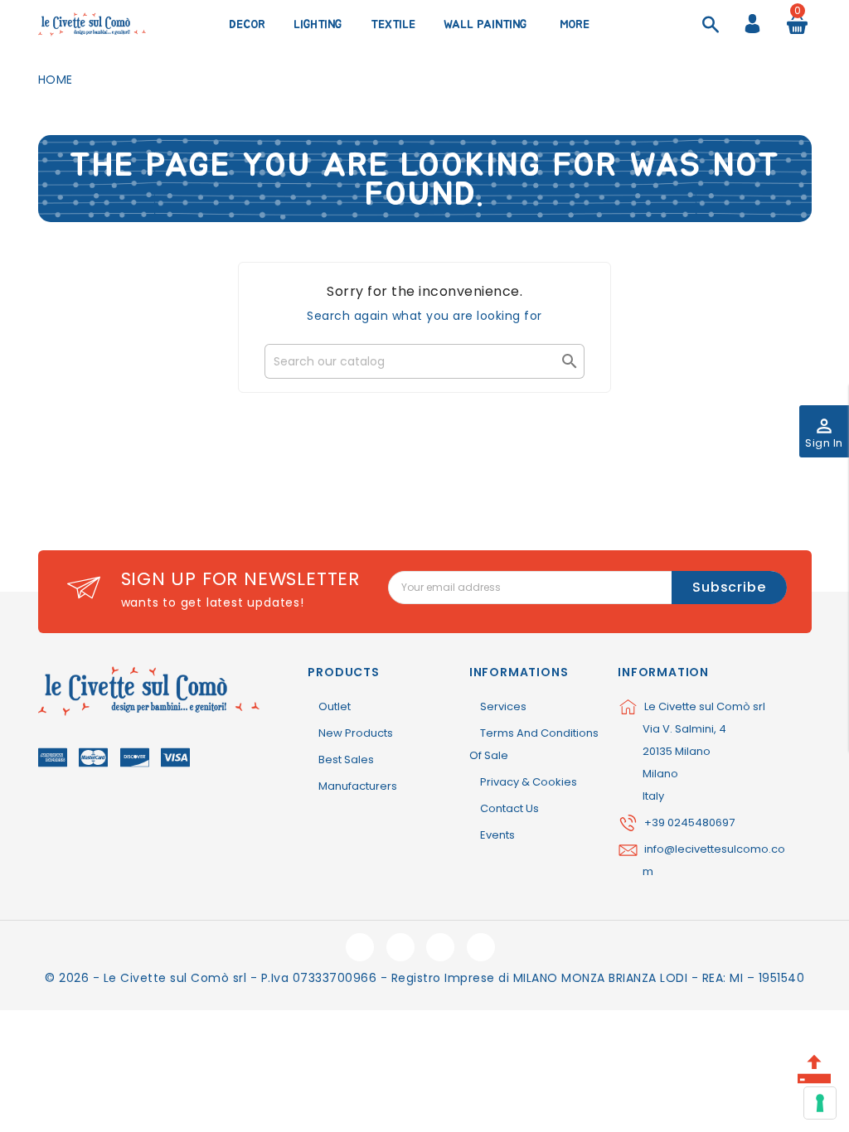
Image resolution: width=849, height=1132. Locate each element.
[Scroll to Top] (813, 1063)
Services (503, 706)
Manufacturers (357, 786)
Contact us (509, 808)
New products (355, 733)
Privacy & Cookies (528, 782)
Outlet (334, 706)
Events (497, 835)
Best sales (346, 759)
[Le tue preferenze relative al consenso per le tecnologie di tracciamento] (820, 1103)
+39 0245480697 (689, 822)
